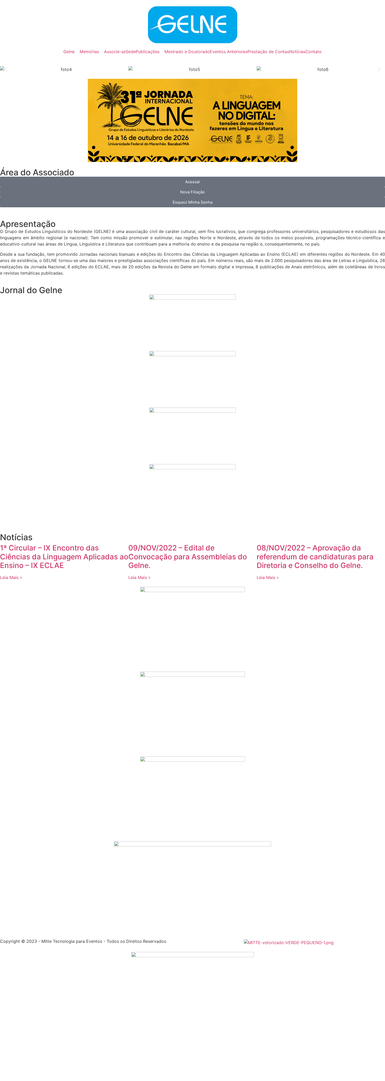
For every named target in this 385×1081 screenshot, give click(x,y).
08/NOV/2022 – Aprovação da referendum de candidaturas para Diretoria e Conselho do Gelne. (315, 556)
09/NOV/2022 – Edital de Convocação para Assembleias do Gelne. (187, 556)
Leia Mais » (11, 577)
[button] (6, 69)
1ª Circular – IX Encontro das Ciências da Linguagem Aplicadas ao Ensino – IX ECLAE (64, 556)
